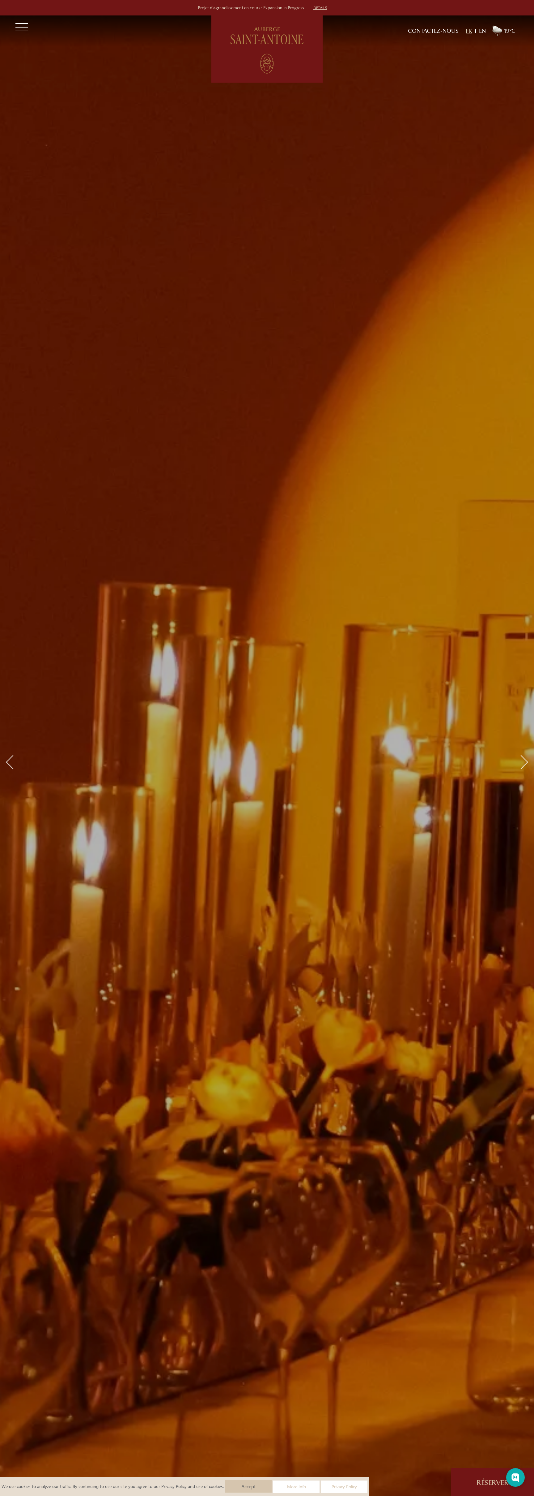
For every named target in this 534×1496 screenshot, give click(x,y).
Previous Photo (13, 762)
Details (320, 7)
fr (469, 31)
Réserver (493, 1482)
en (482, 31)
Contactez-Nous (433, 31)
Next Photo (521, 762)
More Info (296, 1487)
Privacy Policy (174, 1486)
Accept (248, 1486)
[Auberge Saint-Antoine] (267, 49)
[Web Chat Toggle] (515, 1477)
